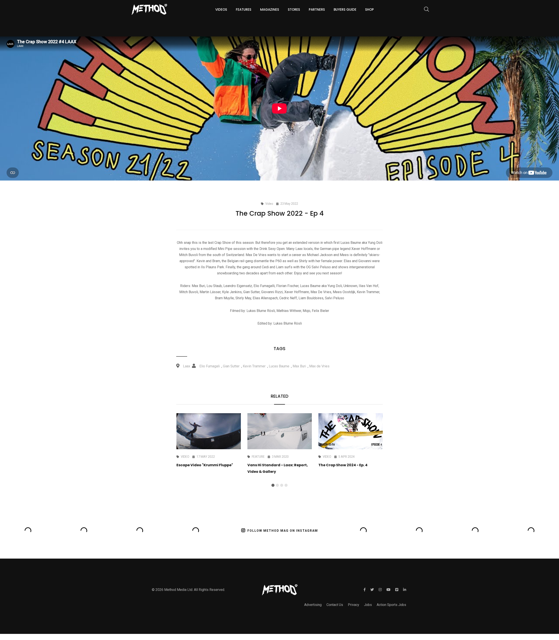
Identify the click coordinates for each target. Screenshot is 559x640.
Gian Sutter (231, 366)
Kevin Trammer (254, 366)
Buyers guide (345, 9)
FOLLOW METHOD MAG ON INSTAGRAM (282, 530)
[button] (272, 485)
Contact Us (334, 605)
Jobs (368, 605)
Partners (317, 9)
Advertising (313, 605)
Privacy (353, 605)
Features (243, 9)
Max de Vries (319, 366)
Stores (294, 9)
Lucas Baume (279, 366)
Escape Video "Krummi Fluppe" (204, 465)
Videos (221, 9)
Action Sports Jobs (391, 605)
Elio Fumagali (209, 366)
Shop (369, 9)
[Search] (424, 10)
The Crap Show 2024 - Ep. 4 (342, 465)
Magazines (269, 9)
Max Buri (299, 366)
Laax (186, 366)
